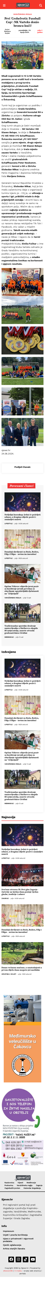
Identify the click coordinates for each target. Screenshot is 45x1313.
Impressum (8, 1231)
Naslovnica (9, 1183)
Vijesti (20, 1183)
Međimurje (9, 637)
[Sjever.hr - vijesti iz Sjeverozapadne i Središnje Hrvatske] (22, 5)
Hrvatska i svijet (9, 974)
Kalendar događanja (32, 1188)
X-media (18, 1271)
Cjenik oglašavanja (12, 1245)
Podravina (8, 1185)
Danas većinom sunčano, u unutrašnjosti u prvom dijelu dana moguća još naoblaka (22, 968)
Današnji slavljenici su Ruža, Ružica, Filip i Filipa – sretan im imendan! (21, 553)
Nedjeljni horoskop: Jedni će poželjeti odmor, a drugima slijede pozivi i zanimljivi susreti (22, 517)
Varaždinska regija (22, 14)
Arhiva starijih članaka (14, 1248)
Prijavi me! (34, 1307)
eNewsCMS (8, 1271)
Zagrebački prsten (12, 1188)
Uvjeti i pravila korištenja (15, 1235)
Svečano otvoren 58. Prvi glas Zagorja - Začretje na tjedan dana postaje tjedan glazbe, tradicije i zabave (20, 892)
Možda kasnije (15, 1307)
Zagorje (5, 898)
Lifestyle (8, 523)
